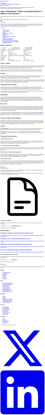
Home (1, 7)
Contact (4, 319)
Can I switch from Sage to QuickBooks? (10, 40)
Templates (7, 4)
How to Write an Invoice (7, 300)
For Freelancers (6, 306)
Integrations (14, 4)
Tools (10, 4)
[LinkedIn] (22, 413)
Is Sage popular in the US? (8, 39)
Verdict (4, 37)
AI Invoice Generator (7, 272)
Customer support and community (9, 36)
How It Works (3, 4)
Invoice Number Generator (8, 284)
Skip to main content (4, 0)
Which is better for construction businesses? (11, 41)
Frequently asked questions (8, 38)
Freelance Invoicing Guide (8, 299)
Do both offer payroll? (7, 42)
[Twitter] (22, 369)
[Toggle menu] (0, 6)
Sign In (1, 5)
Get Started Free (6, 5)
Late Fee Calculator (6, 285)
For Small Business (6, 312)
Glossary (4, 298)
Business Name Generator (7, 291)
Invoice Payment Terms (7, 301)
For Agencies (5, 311)
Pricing (19, 4)
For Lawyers (5, 313)
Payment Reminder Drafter (8, 283)
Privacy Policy (5, 320)
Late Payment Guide (6, 302)
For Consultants (6, 307)
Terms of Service (6, 321)
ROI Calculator (5, 286)
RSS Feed (5, 322)
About (4, 318)
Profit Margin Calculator (7, 289)
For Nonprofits (5, 314)
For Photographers (6, 308)
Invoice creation (6, 31)
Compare (4, 277)
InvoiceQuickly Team (4, 168)
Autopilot (4, 275)
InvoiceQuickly (41, 112)
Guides (4, 297)
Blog (17, 4)
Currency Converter (6, 287)
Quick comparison (6, 30)
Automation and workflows (8, 33)
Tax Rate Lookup (6, 288)
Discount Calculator (6, 290)
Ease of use (5, 35)
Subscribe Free (14, 259)
